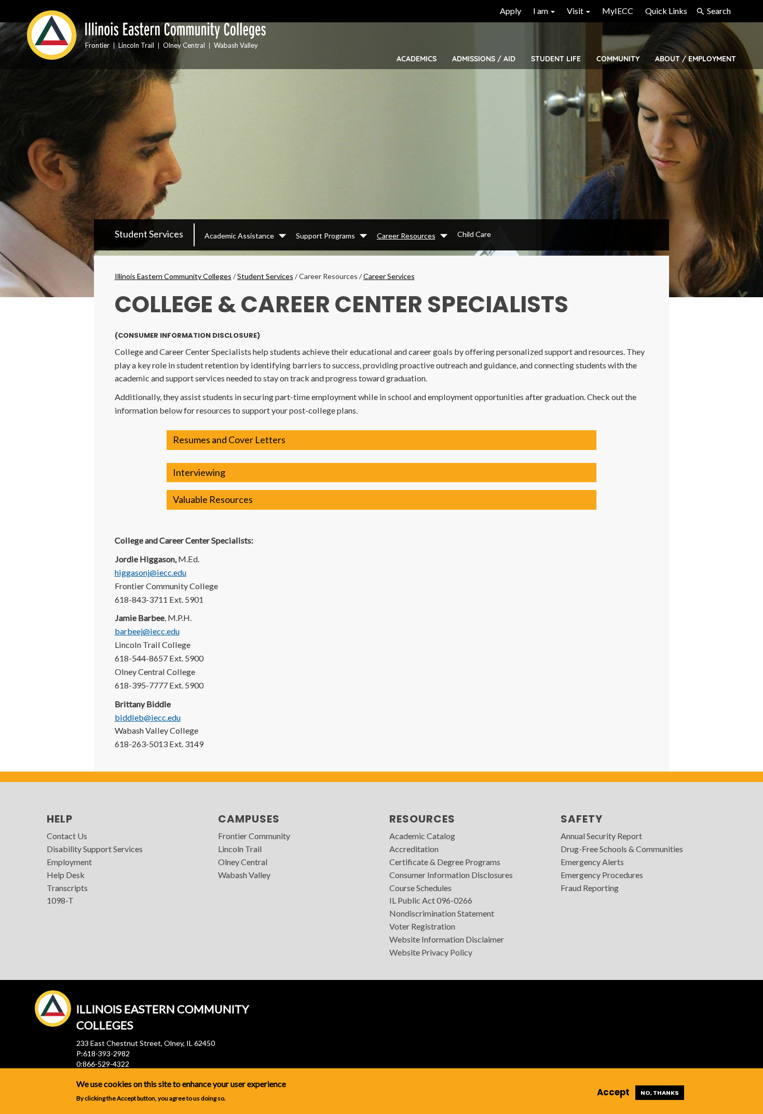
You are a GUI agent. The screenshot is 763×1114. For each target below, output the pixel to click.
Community (617, 58)
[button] (381, 440)
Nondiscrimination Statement (441, 913)
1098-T (60, 900)
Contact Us (67, 836)
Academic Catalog (422, 836)
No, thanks (660, 1093)
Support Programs (325, 235)
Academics (417, 58)
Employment (69, 862)
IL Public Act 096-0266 (430, 900)
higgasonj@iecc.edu (150, 572)
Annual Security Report (601, 836)
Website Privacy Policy (430, 952)
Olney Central (242, 862)
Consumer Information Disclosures (451, 875)
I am (541, 11)
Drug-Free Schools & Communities (622, 849)
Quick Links (666, 11)
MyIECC (617, 11)
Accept (613, 1092)
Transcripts (67, 888)
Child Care (474, 234)
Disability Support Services (95, 849)
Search (719, 11)
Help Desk (66, 875)
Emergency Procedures (602, 875)
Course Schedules (420, 888)
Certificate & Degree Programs (444, 862)
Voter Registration (422, 926)
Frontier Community (254, 836)
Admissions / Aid (483, 58)
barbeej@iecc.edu (147, 631)
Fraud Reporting (590, 888)
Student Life (556, 58)
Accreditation (414, 849)
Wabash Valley (244, 875)
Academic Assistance (239, 235)
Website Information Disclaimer (446, 939)
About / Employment (695, 58)
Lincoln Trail (240, 849)
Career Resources (406, 235)
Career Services (389, 276)
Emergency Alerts (592, 862)
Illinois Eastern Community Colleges (173, 276)
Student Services (149, 234)
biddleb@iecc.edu (148, 717)
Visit (576, 11)
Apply (510, 11)
